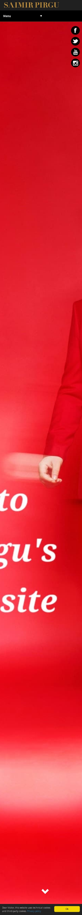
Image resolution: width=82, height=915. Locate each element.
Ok (67, 908)
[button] (45, 892)
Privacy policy (34, 911)
